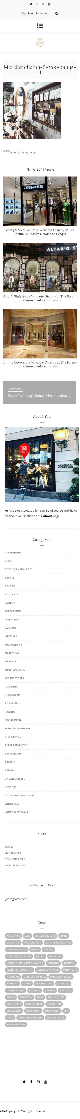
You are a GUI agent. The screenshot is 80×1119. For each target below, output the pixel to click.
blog (27, 936)
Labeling (11, 628)
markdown (13, 976)
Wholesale (12, 804)
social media (54, 1004)
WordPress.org (15, 865)
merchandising (44, 983)
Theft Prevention (17, 745)
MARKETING (12, 653)
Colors (10, 586)
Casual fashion (32, 942)
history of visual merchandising (25, 963)
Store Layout (14, 737)
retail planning (34, 1004)
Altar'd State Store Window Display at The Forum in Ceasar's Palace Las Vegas (40, 298)
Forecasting (13, 611)
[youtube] (49, 4)
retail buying (14, 1004)
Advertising (13, 552)
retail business (56, 997)
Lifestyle (11, 636)
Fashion (10, 603)
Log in (9, 846)
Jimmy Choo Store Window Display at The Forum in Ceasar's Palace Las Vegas (40, 364)
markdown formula (34, 976)
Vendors (10, 787)
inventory (69, 963)
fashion (40, 956)
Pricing (10, 711)
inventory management (19, 970)
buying (63, 936)
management (70, 970)
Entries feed (13, 853)
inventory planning (48, 970)
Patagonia (34, 990)
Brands (10, 577)
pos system (65, 990)
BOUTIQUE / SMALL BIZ (18, 569)
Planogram (12, 695)
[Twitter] (31, 4)
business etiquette (45, 936)
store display (14, 1011)
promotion (26, 997)
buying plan (13, 942)
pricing (11, 997)
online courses (15, 990)
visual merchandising (30, 1017)
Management (13, 644)
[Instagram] (43, 4)
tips (66, 1011)
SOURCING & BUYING (17, 728)
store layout (33, 1011)
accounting (13, 936)
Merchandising (15, 670)
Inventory (12, 619)
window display (55, 1017)
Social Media (13, 720)
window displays (16, 1024)
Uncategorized (15, 778)
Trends (9, 770)
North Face (63, 983)
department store (17, 949)
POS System (12, 703)
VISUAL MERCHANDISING (19, 795)
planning (50, 990)
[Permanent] (40, 225)
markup (27, 983)
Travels (10, 762)
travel (10, 1017)
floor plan (55, 956)
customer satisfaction (58, 942)
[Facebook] (37, 4)
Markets (10, 661)
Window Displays (16, 812)
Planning (11, 686)
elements (48, 949)
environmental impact (19, 956)
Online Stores (14, 678)
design (35, 949)
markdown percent (61, 976)
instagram (53, 963)
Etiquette (11, 594)
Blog (8, 561)
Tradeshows (13, 753)
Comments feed (15, 859)
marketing (12, 983)
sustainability (52, 1011)
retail (40, 997)
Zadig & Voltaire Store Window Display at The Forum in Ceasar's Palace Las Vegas (40, 232)
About (47, 516)
